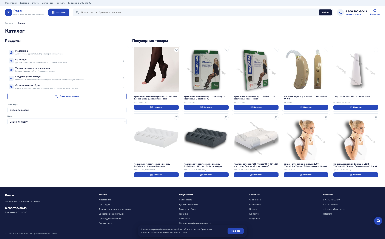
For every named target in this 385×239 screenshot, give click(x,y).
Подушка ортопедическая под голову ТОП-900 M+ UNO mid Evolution (152, 165)
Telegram (327, 213)
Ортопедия (104, 204)
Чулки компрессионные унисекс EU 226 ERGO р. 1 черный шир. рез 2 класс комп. (156, 97)
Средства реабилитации (111, 213)
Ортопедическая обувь (110, 218)
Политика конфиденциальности (195, 223)
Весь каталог (105, 223)
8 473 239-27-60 (331, 199)
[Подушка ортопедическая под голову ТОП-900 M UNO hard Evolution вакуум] (206, 137)
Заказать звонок (353, 15)
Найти (325, 12)
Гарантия (183, 213)
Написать (156, 107)
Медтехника (105, 199)
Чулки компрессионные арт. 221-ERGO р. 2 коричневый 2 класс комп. (204, 97)
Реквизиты (184, 218)
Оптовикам (47, 3)
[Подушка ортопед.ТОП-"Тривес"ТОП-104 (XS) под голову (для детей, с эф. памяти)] (256, 137)
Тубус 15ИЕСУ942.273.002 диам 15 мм (351, 96)
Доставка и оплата (29, 3)
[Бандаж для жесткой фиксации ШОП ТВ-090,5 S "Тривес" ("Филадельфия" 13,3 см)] (306, 137)
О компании (11, 3)
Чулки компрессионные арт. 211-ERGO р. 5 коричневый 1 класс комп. (254, 97)
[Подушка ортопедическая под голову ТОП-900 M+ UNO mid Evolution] (156, 137)
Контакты (60, 3)
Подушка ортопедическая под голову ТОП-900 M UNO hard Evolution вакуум (203, 165)
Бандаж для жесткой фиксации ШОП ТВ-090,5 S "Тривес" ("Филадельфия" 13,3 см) (305, 165)
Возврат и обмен (187, 209)
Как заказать (185, 199)
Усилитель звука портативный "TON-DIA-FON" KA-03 (306, 97)
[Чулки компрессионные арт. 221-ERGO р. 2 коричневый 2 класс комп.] (206, 70)
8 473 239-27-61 (331, 204)
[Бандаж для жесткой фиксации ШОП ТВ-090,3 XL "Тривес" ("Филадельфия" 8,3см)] (356, 137)
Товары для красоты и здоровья (115, 209)
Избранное (254, 218)
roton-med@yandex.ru (334, 209)
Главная (9, 23)
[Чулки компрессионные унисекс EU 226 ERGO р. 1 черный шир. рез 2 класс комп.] (156, 70)
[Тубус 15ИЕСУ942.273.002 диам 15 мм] (356, 70)
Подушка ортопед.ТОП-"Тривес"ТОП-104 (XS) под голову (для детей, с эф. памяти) (256, 165)
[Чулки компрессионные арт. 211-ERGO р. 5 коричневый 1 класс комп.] (256, 70)
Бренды (253, 209)
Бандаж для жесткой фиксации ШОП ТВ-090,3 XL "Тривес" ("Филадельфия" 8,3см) (355, 165)
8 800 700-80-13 (356, 11)
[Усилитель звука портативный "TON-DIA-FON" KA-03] (306, 70)
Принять (235, 230)
